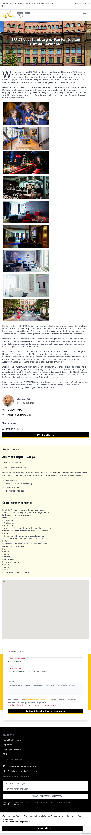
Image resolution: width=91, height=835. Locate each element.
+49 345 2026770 (82, 3)
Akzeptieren (45, 828)
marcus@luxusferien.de (19, 414)
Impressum (8, 744)
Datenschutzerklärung (13, 749)
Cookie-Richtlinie (10, 821)
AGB (5, 754)
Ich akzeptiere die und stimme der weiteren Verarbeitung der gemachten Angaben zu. (42, 701)
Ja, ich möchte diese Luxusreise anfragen (45, 711)
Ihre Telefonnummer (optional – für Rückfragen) (27, 671)
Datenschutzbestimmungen (38, 699)
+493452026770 (15, 410)
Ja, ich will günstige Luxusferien (45, 796)
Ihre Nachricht (14, 681)
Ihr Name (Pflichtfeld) (16, 651)
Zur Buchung (45, 434)
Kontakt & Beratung (12, 740)
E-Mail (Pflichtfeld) (15, 661)
